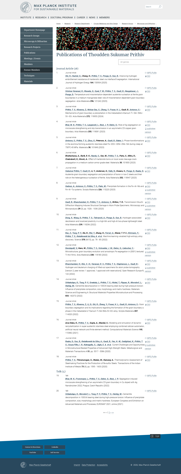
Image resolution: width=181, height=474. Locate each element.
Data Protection (88, 465)
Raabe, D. (140, 171)
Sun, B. (115, 76)
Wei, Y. (92, 233)
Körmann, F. (133, 233)
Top (157, 436)
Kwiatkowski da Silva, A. (87, 236)
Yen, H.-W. (116, 341)
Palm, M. (102, 186)
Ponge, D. (107, 76)
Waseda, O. (89, 91)
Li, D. (90, 304)
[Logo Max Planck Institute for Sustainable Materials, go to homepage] (66, 7)
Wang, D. (77, 218)
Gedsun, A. (70, 186)
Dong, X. (69, 218)
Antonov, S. (135, 110)
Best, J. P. (104, 125)
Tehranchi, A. (99, 218)
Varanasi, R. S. (98, 264)
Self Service (54, 452)
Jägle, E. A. (102, 345)
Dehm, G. (113, 125)
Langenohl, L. (93, 125)
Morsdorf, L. (136, 282)
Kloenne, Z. (82, 110)
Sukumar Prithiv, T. (73, 171)
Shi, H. (68, 76)
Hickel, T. (116, 282)
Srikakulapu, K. (71, 282)
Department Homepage (34, 30)
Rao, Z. (68, 233)
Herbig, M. (69, 286)
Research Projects (32, 47)
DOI (148, 76)
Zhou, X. (91, 140)
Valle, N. (111, 171)
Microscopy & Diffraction (35, 41)
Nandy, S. (95, 156)
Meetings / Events (32, 58)
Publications (29, 53)
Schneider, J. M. (106, 248)
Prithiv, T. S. (97, 76)
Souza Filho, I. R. (75, 345)
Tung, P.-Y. (77, 233)
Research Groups (31, 36)
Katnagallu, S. (90, 345)
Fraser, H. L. (115, 110)
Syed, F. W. (99, 91)
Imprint (77, 465)
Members (28, 64)
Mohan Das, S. (94, 110)
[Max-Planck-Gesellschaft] (24, 465)
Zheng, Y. (105, 110)
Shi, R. (95, 304)
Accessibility (102, 465)
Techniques (29, 75)
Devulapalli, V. (71, 248)
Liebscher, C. (128, 248)
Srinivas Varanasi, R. (74, 91)
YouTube (32, 452)
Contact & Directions (32, 447)
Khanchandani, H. (81, 202)
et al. (100, 236)
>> (113, 412)
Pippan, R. (125, 282)
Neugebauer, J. (131, 91)
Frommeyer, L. (82, 379)
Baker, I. (119, 140)
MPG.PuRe (151, 73)
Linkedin (55, 447)
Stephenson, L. (123, 264)
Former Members (32, 70)
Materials (28, 81)
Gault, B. (120, 91)
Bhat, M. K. (70, 125)
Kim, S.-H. (86, 264)
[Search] (160, 6)
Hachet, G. (76, 76)
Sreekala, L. (95, 282)
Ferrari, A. (109, 233)
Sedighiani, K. (128, 341)
